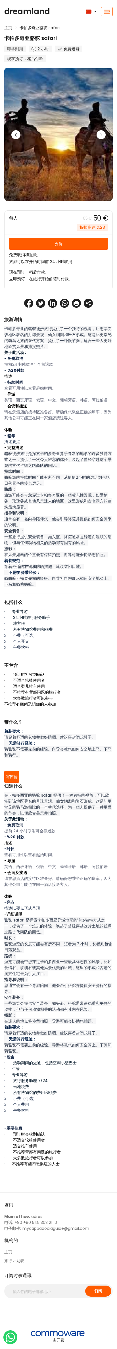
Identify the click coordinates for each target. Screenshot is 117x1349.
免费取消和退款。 (25, 255)
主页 (8, 28)
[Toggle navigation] (107, 11)
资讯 (8, 1205)
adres (23, 1216)
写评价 (11, 777)
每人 (13, 218)
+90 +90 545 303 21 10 (30, 1222)
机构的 (11, 1240)
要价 (58, 244)
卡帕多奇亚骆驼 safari (40, 28)
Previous (15, 134)
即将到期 (15, 49)
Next (101, 134)
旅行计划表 (14, 1261)
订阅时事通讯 (18, 1275)
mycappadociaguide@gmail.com (46, 1228)
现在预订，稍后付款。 (29, 272)
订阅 (98, 1291)
